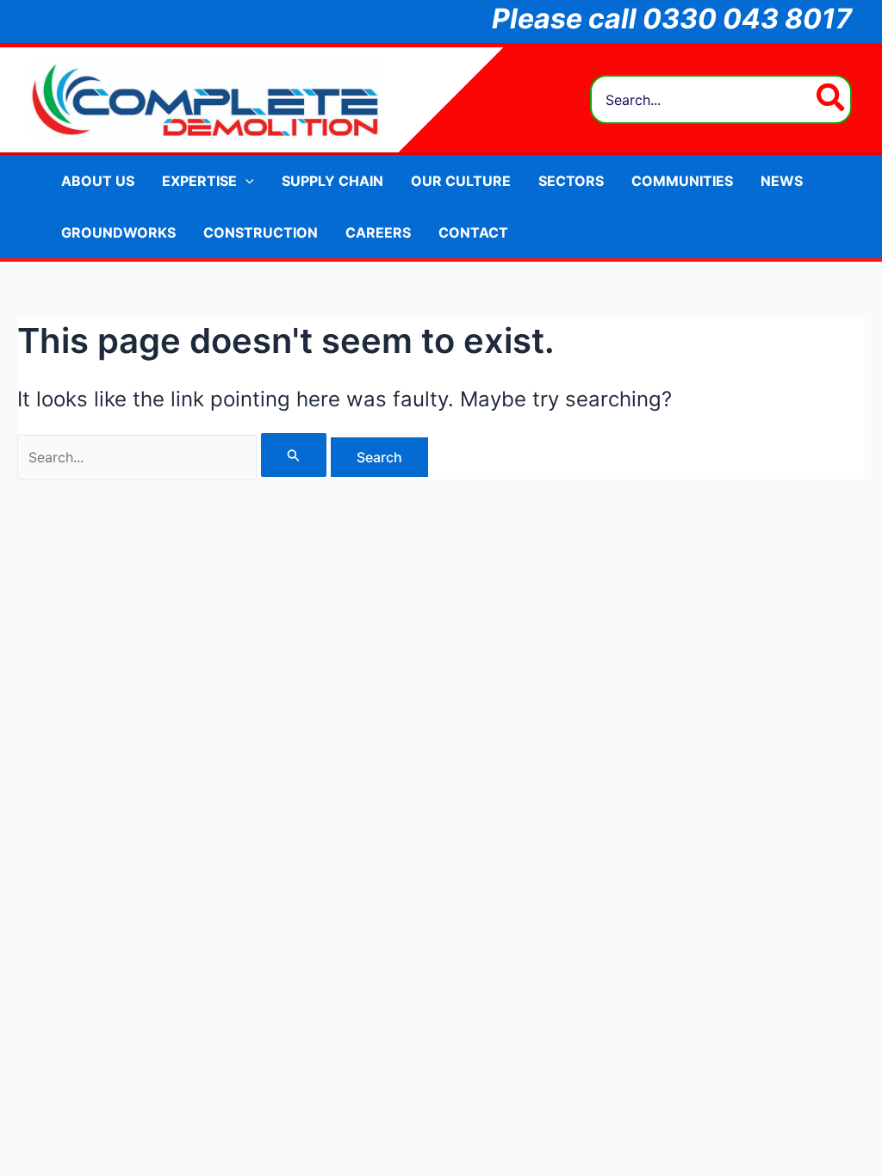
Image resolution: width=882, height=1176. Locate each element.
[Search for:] (174, 457)
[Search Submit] (293, 455)
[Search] (831, 99)
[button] (245, 181)
